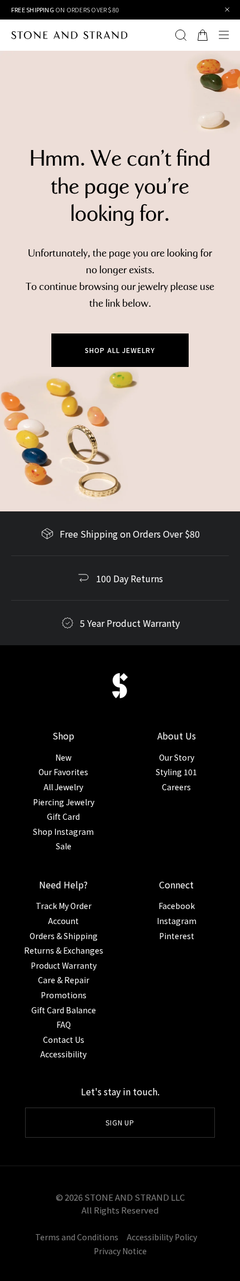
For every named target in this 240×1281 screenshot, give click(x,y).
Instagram (176, 920)
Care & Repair (63, 979)
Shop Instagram (63, 831)
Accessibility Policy (162, 1237)
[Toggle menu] (226, 35)
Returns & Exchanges (63, 950)
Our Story (176, 757)
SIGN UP (120, 1122)
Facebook (177, 905)
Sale (63, 846)
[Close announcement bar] (227, 10)
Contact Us (63, 1039)
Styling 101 (176, 771)
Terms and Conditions (76, 1237)
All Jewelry (63, 786)
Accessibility (63, 1054)
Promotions (64, 994)
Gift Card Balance (63, 1010)
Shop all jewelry (120, 350)
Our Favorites (63, 771)
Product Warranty (64, 965)
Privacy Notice (120, 1250)
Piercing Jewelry (63, 802)
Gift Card (63, 816)
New (63, 757)
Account (63, 920)
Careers (176, 786)
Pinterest (176, 935)
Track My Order (64, 905)
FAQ (63, 1024)
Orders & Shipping (64, 935)
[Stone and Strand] (69, 35)
